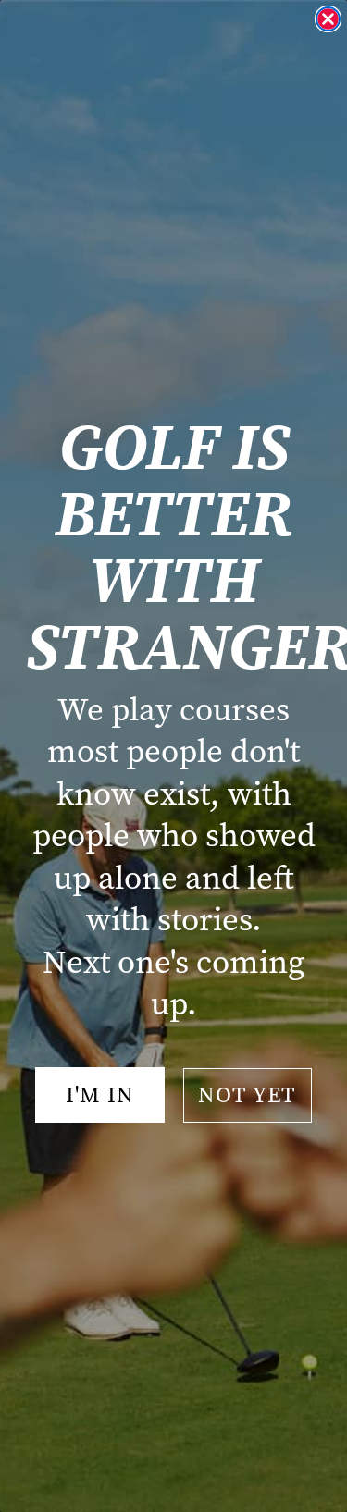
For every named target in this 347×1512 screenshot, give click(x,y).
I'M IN (100, 1095)
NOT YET (247, 1095)
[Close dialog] (328, 19)
